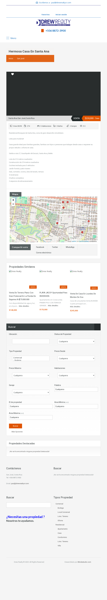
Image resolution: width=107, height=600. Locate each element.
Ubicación (13, 334)
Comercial (59, 504)
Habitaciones (59, 368)
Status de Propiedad (62, 334)
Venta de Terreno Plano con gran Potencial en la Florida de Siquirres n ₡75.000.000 (22, 296)
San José (20, 58)
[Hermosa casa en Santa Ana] (53, 215)
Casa (59, 533)
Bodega (61, 508)
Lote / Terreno (63, 516)
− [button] (13, 204)
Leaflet (74, 241)
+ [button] (13, 200)
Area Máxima (16, 413)
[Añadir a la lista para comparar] (9, 74)
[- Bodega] (31, 360)
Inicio (11, 58)
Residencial (60, 525)
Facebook (40, 247)
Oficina (60, 521)
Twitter (55, 247)
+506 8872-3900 (56, 30)
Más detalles (24, 306)
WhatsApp (70, 247)
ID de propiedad (15, 402)
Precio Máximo (15, 368)
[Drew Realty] (53, 22)
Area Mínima (61, 402)
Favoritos (46, 14)
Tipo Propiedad (15, 351)
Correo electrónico (43, 253)
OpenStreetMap (84, 241)
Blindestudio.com (84, 562)
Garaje (11, 385)
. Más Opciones (16, 432)
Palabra (57, 385)
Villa (59, 546)
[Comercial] (31, 357)
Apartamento (63, 529)
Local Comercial (64, 512)
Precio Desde (59, 351)
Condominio (62, 537)
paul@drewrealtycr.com (61, 2)
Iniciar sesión (61, 14)
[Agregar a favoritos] (12, 75)
